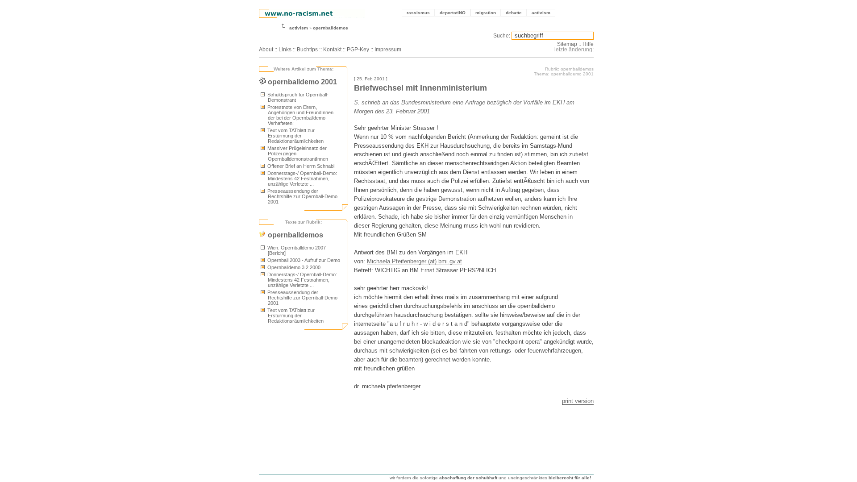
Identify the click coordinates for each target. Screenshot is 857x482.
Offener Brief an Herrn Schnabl (300, 166)
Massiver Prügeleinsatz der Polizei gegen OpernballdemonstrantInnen (297, 153)
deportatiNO (453, 12)
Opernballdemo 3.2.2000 (293, 267)
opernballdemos (330, 27)
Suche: (501, 35)
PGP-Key (358, 49)
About (266, 49)
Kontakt (332, 49)
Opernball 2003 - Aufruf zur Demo (303, 260)
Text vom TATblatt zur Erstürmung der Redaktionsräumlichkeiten (295, 136)
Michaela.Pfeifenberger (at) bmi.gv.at (414, 261)
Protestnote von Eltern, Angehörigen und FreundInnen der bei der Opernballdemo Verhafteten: (299, 115)
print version (578, 401)
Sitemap (567, 44)
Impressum (387, 49)
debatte (514, 12)
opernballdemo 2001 (301, 82)
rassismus (418, 12)
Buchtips (307, 49)
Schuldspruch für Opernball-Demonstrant (297, 97)
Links (285, 49)
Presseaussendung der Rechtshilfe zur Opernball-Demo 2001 (301, 196)
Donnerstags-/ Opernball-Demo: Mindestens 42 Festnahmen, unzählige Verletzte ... (301, 178)
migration (485, 12)
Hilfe (588, 44)
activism (541, 12)
